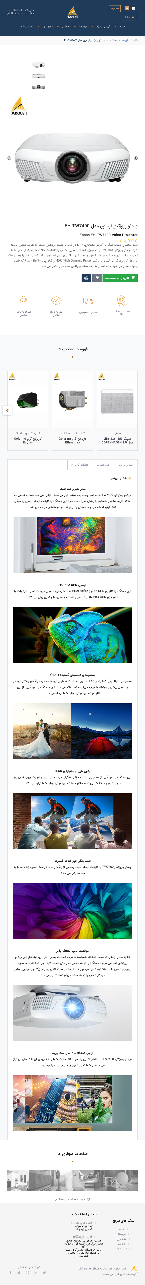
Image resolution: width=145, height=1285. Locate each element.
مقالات (30, 13)
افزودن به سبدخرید (117, 278)
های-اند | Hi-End (23, 10)
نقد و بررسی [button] (125, 464)
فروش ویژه (103, 26)
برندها (82, 26)
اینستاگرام (13, 13)
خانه (122, 26)
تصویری (47, 26)
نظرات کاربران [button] (79, 464)
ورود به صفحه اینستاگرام (71, 1199)
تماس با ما (26, 26)
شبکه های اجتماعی (28, 1267)
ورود (113, 9)
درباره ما (122, 1248)
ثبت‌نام (127, 17)
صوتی (65, 26)
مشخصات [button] (103, 464)
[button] (130, 9)
